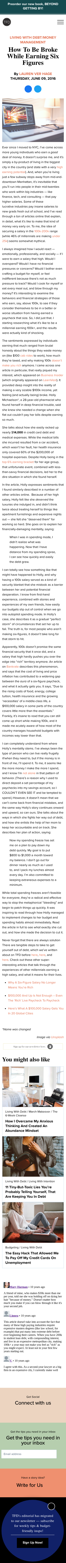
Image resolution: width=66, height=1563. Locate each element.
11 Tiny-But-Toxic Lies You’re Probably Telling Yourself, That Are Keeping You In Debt (30, 1192)
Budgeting (12, 1247)
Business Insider (52, 375)
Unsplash (57, 1037)
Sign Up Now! (33, 1543)
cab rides (26, 355)
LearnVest (49, 380)
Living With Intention (42, 1181)
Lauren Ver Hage (35, 74)
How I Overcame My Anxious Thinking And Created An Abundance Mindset (29, 1126)
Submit (62, 1454)
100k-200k (41, 231)
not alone (29, 773)
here (34, 955)
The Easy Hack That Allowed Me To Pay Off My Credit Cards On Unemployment (32, 1258)
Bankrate (12, 666)
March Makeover (39, 1111)
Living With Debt (26, 37)
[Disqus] (33, 1326)
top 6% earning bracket (18, 462)
